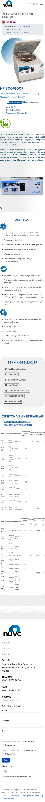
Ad (4, 710)
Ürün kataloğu (15, 102)
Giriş (4, 771)
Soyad (6, 720)
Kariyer (6, 642)
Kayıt (6, 760)
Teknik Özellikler (13, 110)
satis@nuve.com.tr (12, 700)
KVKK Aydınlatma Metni (12, 741)
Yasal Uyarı (16, 796)
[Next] (1, 207)
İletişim (6, 654)
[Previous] (0, 207)
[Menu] (41, 3)
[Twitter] (31, 3)
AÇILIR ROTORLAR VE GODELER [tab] (17, 422)
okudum (19, 750)
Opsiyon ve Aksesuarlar (17, 113)
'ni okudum (18, 741)
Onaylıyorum (9, 745)
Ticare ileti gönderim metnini (14, 750)
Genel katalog (31, 102)
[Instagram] (37, 3)
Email (5, 731)
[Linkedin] (33, 3)
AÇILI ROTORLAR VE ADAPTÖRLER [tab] (18, 425)
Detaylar (10, 107)
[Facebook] (27, 3)
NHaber (6, 648)
